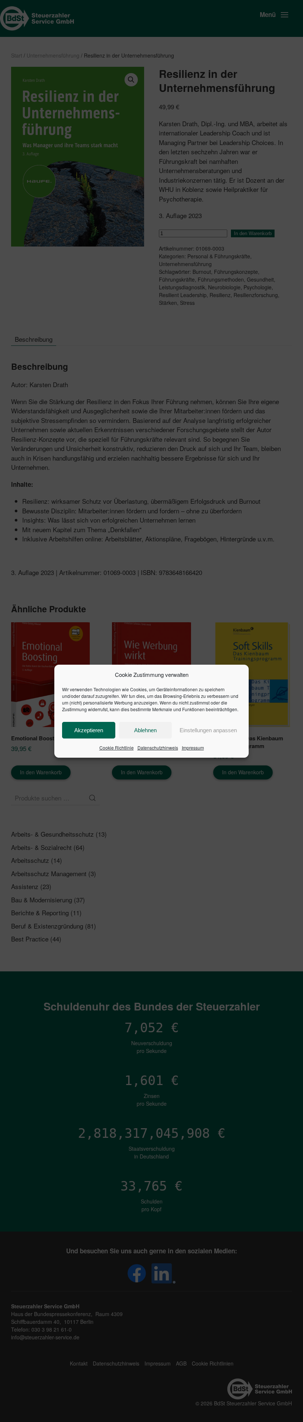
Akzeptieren (88, 730)
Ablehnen (145, 730)
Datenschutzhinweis (157, 747)
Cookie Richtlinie (116, 747)
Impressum (193, 747)
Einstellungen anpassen (208, 730)
